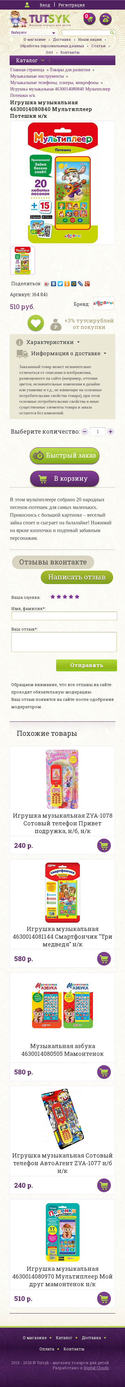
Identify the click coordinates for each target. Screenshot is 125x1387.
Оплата (46, 1348)
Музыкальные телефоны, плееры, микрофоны (54, 82)
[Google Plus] (87, 284)
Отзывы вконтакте (53, 561)
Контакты (70, 52)
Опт (49, 52)
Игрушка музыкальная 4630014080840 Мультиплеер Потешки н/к (60, 92)
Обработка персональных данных (52, 45)
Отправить (86, 665)
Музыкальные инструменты (37, 76)
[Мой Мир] (74, 284)
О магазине (35, 39)
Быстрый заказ (71, 455)
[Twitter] (60, 284)
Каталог (64, 1337)
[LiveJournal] (80, 284)
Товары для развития (70, 69)
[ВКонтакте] (53, 284)
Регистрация (71, 4)
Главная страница (27, 69)
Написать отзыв (77, 577)
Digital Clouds (96, 1367)
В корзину (71, 478)
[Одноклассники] (67, 284)
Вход (45, 4)
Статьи (98, 45)
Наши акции (90, 39)
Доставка (62, 39)
